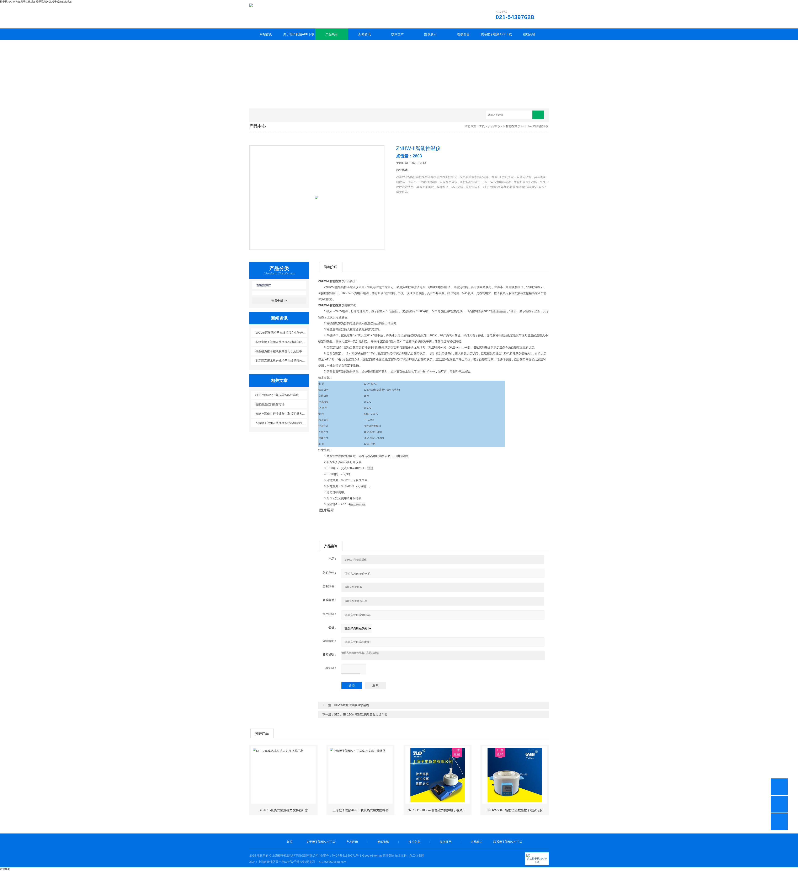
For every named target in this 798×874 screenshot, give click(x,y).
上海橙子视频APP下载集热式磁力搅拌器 (360, 810)
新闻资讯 (364, 34)
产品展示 (331, 34)
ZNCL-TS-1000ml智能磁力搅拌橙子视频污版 (438, 810)
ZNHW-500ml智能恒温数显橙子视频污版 (514, 810)
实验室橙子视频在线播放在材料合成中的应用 (281, 342)
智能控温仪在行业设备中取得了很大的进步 (281, 413)
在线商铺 (529, 34)
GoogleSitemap (372, 855)
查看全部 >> (279, 300)
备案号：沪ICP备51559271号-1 (340, 855)
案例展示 (430, 34)
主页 (482, 126)
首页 (290, 841)
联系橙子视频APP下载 (496, 34)
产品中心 (494, 126)
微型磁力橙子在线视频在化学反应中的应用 (281, 351)
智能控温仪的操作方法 (269, 404)
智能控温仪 (513, 126)
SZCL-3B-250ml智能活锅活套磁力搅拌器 (360, 714)
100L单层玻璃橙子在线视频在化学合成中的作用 (281, 332)
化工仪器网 (417, 855)
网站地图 (5, 869)
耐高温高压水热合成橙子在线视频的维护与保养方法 (281, 360)
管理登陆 (388, 855)
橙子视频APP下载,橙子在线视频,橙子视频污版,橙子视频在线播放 (36, 1)
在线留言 (463, 34)
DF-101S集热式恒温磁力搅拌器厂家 (283, 810)
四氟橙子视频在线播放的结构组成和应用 (281, 423)
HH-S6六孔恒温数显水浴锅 (351, 705)
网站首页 (266, 34)
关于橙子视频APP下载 (298, 34)
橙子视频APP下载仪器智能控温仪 (277, 395)
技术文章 (397, 34)
